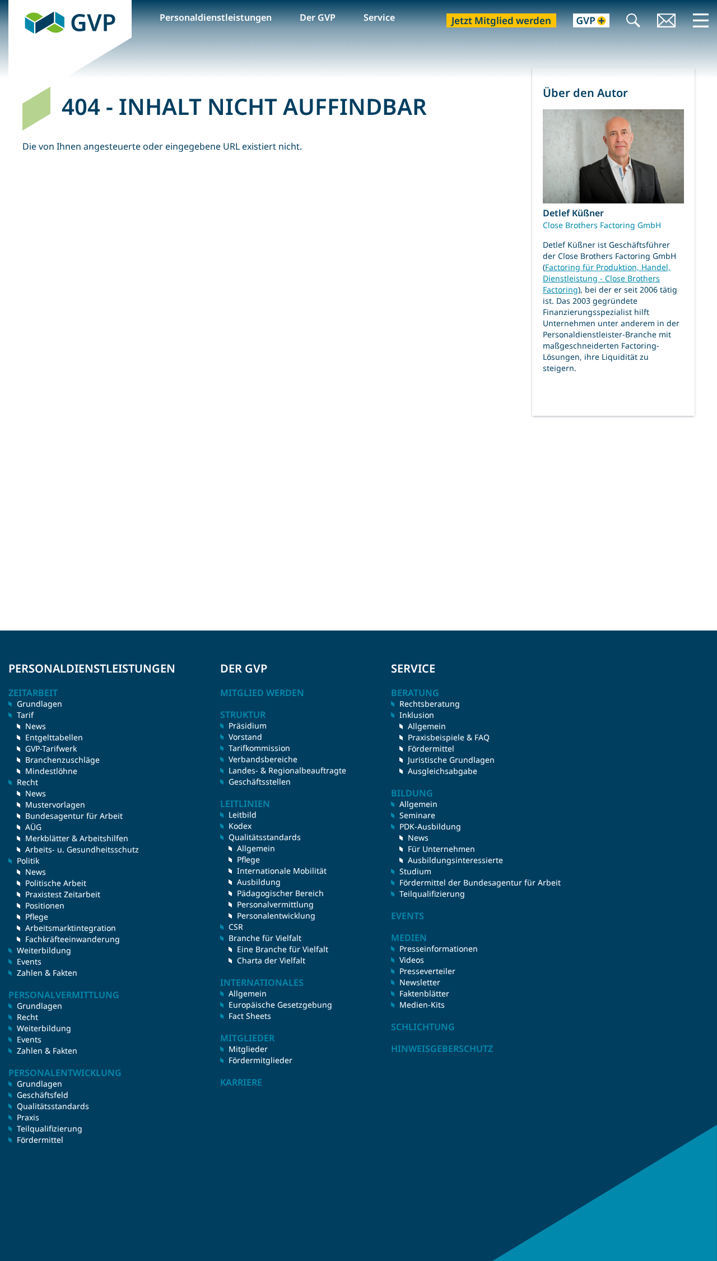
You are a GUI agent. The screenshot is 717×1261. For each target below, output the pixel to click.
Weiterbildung (44, 950)
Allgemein (256, 848)
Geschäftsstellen (260, 781)
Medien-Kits (422, 1004)
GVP (17, 6)
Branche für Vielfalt (265, 938)
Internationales (262, 982)
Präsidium (248, 725)
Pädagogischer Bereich (280, 893)
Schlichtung (423, 1027)
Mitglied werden (262, 693)
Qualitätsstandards (53, 1106)
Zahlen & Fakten (47, 972)
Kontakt (666, 21)
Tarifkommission (259, 748)
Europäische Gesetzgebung (280, 1004)
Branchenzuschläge (62, 759)
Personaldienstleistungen (216, 17)
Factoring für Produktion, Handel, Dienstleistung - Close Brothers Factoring (607, 278)
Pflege (36, 916)
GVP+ (584, 21)
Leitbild (243, 814)
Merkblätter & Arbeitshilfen (76, 838)
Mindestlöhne (51, 771)
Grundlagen (39, 703)
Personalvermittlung (275, 904)
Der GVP (318, 17)
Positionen (44, 905)
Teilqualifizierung (49, 1128)
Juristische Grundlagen (451, 759)
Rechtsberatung (429, 703)
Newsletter (419, 982)
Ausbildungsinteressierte (455, 860)
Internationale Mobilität (282, 870)
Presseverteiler (427, 971)
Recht (27, 1017)
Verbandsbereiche (263, 759)
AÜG (33, 827)
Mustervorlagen (55, 804)
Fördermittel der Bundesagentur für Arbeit (480, 882)
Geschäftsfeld (42, 1095)
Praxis (28, 1117)
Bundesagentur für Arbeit (74, 815)
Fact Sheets (250, 1015)
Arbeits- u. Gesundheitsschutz (82, 849)
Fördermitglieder (260, 1060)
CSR (236, 926)
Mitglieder (248, 1049)
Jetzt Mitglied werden (501, 20)
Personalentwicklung (276, 915)
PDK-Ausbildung (430, 826)
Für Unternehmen (441, 848)
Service (379, 17)
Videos (411, 959)
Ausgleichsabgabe (442, 771)
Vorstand (245, 736)
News (35, 726)
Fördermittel (40, 1139)
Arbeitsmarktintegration (70, 927)
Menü (701, 20)
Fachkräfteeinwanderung (72, 939)
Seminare (417, 815)
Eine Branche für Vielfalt (282, 949)
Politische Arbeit (55, 883)
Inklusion (416, 715)
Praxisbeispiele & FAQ (449, 737)
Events (29, 961)
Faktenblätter (424, 993)
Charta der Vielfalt (271, 960)
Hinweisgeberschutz (442, 1048)
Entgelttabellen (54, 737)
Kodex (240, 825)
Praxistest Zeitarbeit (62, 894)
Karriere (241, 1082)
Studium (415, 871)
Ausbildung (259, 882)
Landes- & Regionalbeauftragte (287, 770)
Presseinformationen (438, 948)
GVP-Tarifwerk (51, 748)
